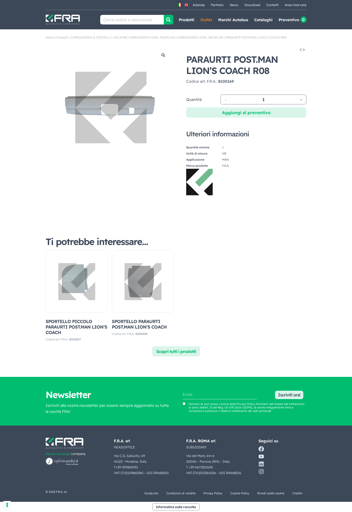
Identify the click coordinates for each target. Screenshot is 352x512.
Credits (297, 493)
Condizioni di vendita (180, 493)
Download (252, 5)
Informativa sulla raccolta (176, 507)
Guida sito (151, 493)
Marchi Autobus (233, 19)
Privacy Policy (245, 404)
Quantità (194, 100)
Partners (217, 5)
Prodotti (186, 19)
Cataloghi (263, 19)
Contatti (272, 5)
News (234, 5)
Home (50, 37)
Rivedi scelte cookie (270, 493)
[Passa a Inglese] (186, 5)
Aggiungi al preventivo (246, 112)
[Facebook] (261, 449)
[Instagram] (261, 471)
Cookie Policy (239, 493)
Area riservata (295, 5)
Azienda (199, 5)
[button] (163, 55)
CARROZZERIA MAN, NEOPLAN (200, 37)
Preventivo (289, 19)
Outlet (206, 19)
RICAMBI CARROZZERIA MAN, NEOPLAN (144, 37)
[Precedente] (300, 50)
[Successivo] (304, 50)
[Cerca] (168, 19)
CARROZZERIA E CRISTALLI (91, 37)
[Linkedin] (261, 464)
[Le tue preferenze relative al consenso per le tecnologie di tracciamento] (7, 505)
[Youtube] (261, 456)
